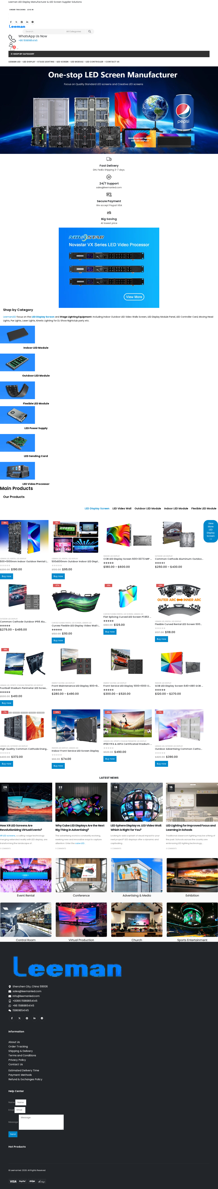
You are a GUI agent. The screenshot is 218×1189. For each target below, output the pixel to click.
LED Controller (94, 61)
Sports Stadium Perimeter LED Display (26, 685)
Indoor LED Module (35, 348)
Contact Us (112, 61)
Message (13, 1122)
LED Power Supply (36, 428)
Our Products (14, 497)
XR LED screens (7, 835)
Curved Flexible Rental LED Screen (66, 623)
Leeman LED (14, 61)
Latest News (109, 778)
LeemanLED (9, 316)
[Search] (89, 31)
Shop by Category (18, 310)
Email (11, 1109)
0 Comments (5, 848)
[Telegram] (32, 22)
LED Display (29, 61)
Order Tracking (17, 9)
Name (11, 1102)
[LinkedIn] (27, 22)
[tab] (97, 508)
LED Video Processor (36, 484)
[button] (2, 501)
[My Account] (10, 44)
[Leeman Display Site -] (17, 26)
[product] (127, 536)
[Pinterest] (21, 22)
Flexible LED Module (36, 403)
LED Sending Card (36, 456)
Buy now (6, 576)
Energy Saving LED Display (63, 683)
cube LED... (80, 843)
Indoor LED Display (111, 556)
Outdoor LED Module (36, 375)
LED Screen (63, 61)
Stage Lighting (45, 61)
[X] (16, 22)
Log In (30, 9)
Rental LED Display (18, 558)
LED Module (77, 61)
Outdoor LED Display (164, 556)
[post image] (26, 802)
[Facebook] (11, 22)
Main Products (16, 488)
